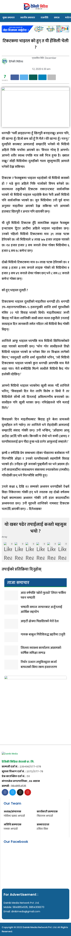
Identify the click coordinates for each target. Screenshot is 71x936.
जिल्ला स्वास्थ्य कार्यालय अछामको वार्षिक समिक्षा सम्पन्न (41, 650)
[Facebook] (5, 792)
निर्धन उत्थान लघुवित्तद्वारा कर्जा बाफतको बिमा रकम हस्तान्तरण (39, 664)
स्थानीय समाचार (27, 18)
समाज (56, 18)
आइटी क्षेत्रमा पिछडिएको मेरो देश (40, 621)
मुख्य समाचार (9, 18)
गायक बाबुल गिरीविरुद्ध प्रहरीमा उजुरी (43, 634)
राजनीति (44, 18)
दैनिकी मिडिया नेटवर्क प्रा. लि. (18, 761)
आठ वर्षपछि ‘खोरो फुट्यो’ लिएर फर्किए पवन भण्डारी (43, 595)
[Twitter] (12, 792)
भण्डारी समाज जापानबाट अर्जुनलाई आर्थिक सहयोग (41, 609)
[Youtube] (27, 792)
